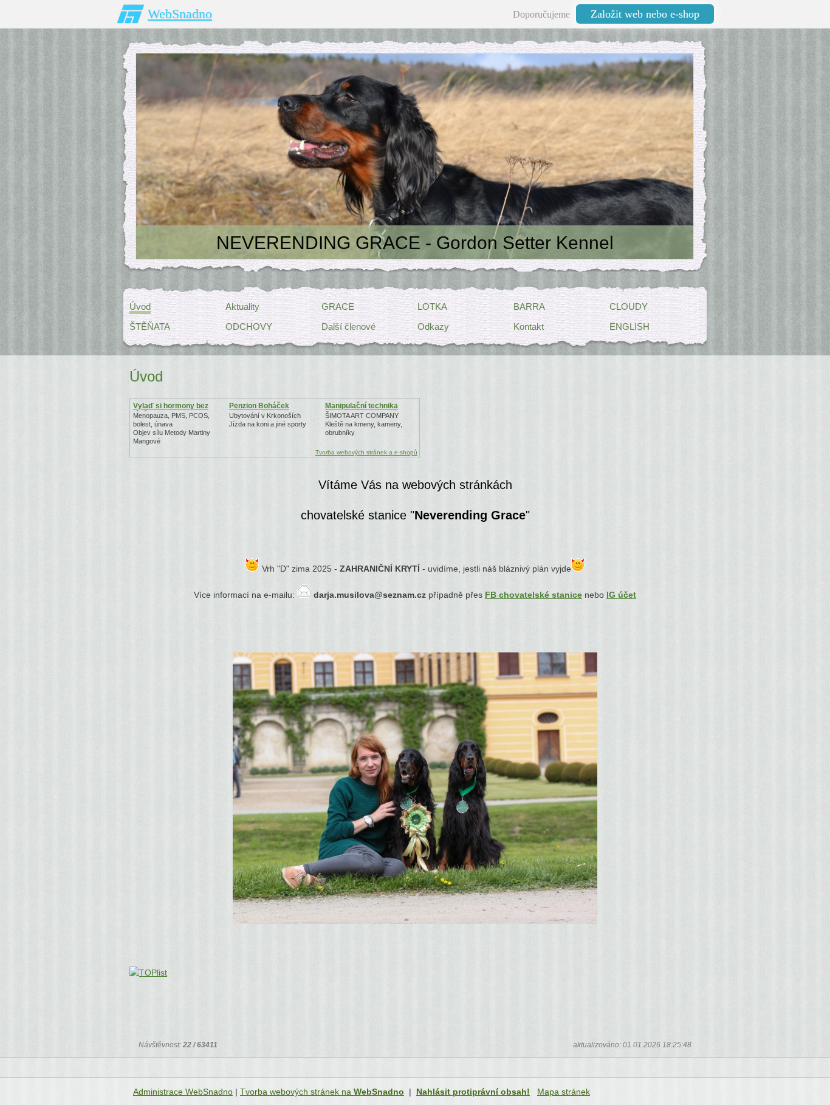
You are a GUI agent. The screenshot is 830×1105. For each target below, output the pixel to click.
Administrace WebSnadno (183, 1091)
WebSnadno (180, 13)
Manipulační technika (361, 406)
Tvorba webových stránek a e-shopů (366, 452)
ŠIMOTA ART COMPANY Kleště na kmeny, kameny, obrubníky (363, 424)
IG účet (621, 595)
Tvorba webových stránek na (322, 1091)
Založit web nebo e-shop (645, 14)
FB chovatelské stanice (533, 595)
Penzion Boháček (259, 406)
